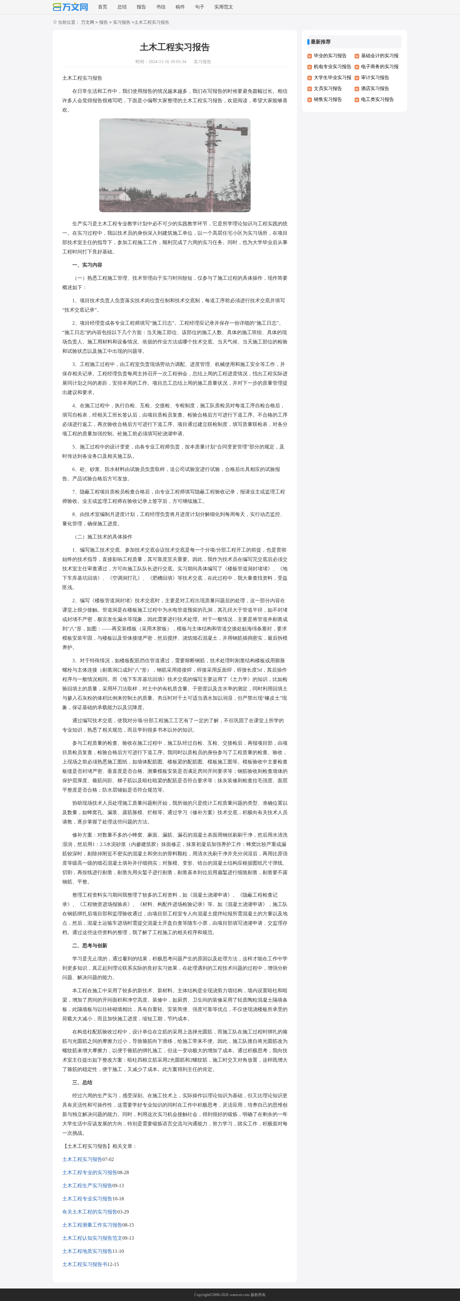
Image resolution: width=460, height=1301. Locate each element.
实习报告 (121, 22)
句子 (199, 6)
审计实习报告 (375, 77)
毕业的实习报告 (330, 55)
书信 (161, 6)
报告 (141, 6)
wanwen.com (239, 1295)
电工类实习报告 (377, 99)
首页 (102, 6)
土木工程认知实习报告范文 (92, 1238)
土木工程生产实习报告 (87, 1185)
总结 (122, 6)
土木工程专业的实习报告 (89, 1172)
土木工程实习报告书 (84, 1264)
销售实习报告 (328, 99)
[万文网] (70, 7)
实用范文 (223, 6)
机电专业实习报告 (332, 66)
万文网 (87, 22)
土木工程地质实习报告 (87, 1251)
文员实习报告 (328, 88)
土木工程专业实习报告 (87, 1198)
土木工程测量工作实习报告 (92, 1225)
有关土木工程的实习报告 (89, 1211)
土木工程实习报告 (82, 1159)
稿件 (180, 6)
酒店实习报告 (375, 88)
